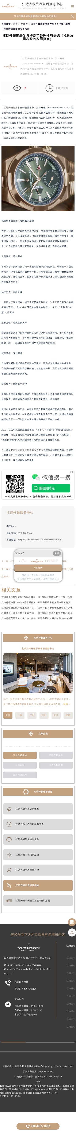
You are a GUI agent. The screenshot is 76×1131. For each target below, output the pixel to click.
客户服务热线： (38, 1071)
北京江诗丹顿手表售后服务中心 (38, 648)
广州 (32, 715)
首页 (15, 24)
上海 (20, 715)
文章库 (24, 24)
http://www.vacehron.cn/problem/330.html (40, 539)
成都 (68, 715)
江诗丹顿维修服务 (43, 791)
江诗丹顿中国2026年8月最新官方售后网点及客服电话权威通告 (33, 602)
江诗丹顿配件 (20, 775)
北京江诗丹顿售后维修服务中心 (27, 450)
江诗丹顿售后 (11, 107)
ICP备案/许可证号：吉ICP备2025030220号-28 (38, 1076)
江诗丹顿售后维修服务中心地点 (31, 1066)
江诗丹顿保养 (56, 755)
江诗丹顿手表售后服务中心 (42, 4)
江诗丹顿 (20, 765)
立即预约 (38, 568)
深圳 (44, 715)
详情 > (66, 704)
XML (38, 1081)
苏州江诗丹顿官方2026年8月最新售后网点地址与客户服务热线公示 (36, 597)
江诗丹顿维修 (20, 755)
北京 (8, 715)
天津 (56, 715)
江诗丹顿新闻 (56, 765)
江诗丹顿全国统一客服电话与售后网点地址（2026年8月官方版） (34, 608)
